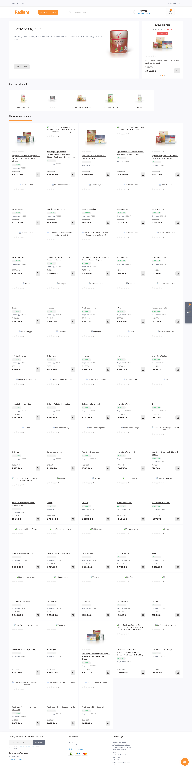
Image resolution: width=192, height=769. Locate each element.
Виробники (116, 759)
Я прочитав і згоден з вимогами (26, 747)
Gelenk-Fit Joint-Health (92, 404)
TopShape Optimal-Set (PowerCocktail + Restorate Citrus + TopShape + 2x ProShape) (61, 154)
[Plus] (141, 681)
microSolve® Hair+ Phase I (23, 553)
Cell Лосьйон (122, 601)
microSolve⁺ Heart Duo (21, 404)
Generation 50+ (158, 209)
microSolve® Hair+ (124, 503)
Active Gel (86, 601)
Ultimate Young (53, 601)
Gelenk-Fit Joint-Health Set (58, 404)
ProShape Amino (89, 308)
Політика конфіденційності (27, 747)
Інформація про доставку (121, 745)
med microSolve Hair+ (161, 503)
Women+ (121, 308)
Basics (15, 308)
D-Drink (15, 452)
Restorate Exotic (19, 257)
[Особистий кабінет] (188, 319)
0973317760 (142, 11)
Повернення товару (119, 754)
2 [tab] (162, 75)
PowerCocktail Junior (161, 257)
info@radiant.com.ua (75, 749)
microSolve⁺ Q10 (123, 404)
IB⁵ (153, 404)
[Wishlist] (40, 130)
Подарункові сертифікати (121, 762)
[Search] (70, 12)
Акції (114, 764)
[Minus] (120, 681)
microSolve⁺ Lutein (159, 356)
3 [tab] (164, 75)
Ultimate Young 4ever (21, 601)
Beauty (50, 503)
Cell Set (85, 503)
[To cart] (177, 70)
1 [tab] (160, 75)
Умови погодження (119, 750)
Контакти (115, 752)
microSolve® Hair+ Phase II (58, 553)
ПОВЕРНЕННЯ (27, 3)
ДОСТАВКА (14, 3)
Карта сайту (116, 757)
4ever (154, 553)
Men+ (119, 356)
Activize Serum (123, 553)
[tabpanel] (162, 52)
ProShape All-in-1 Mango (162, 649)
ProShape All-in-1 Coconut (93, 707)
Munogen (51, 308)
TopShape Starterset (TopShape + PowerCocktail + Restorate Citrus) (26, 158)
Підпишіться (39, 742)
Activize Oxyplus (89, 209)
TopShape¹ (51, 649)
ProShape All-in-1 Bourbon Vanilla (61, 707)
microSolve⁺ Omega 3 (126, 452)
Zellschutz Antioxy (54, 452)
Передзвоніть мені (15, 759)
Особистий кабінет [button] (175, 3)
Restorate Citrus (123, 209)
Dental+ (155, 601)
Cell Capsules (87, 553)
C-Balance (51, 356)
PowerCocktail (18, 209)
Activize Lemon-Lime (56, 209)
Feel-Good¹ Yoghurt (90, 452)
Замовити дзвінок (143, 13)
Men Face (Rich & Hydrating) (24, 649)
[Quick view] (40, 126)
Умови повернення (119, 742)
